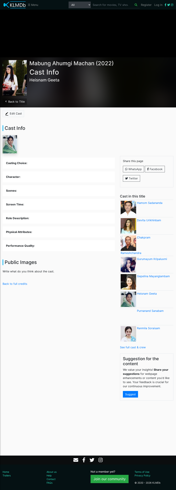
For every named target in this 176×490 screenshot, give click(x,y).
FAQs (49, 482)
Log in (158, 5)
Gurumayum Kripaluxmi (152, 259)
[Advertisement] (88, 33)
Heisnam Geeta (147, 293)
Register (146, 5)
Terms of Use (142, 471)
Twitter (133, 178)
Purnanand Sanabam (150, 310)
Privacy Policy (142, 475)
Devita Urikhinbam (149, 220)
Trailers (7, 475)
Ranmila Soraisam (148, 328)
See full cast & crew (133, 347)
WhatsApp (135, 169)
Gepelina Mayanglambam (153, 276)
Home (6, 471)
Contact (51, 479)
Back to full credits (15, 283)
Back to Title (16, 101)
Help (49, 475)
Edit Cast (15, 113)
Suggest (130, 394)
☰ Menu (33, 5)
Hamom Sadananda (149, 203)
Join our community (110, 479)
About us (52, 471)
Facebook (156, 169)
